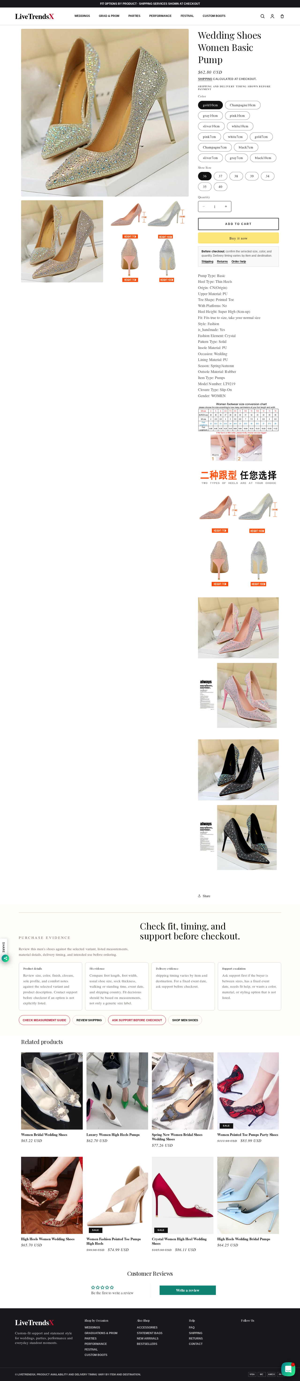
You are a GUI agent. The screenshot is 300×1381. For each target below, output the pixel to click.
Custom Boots (214, 16)
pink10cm (237, 115)
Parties (134, 16)
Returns (222, 261)
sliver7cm (210, 158)
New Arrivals (147, 1338)
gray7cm (236, 158)
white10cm (240, 126)
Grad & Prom (109, 16)
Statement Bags (149, 1333)
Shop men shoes (185, 1020)
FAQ (192, 1327)
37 (220, 176)
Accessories (147, 1327)
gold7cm (261, 136)
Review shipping (89, 1020)
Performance (160, 16)
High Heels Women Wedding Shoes (48, 1239)
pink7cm (209, 136)
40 (220, 186)
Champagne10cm (243, 105)
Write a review (187, 1290)
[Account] (272, 16)
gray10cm (210, 115)
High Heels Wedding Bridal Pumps (243, 1239)
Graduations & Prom (101, 1333)
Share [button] (206, 896)
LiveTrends (34, 16)
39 (252, 176)
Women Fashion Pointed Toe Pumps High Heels (113, 1241)
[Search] (262, 16)
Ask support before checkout (137, 1020)
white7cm (235, 136)
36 (205, 176)
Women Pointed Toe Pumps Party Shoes (247, 1134)
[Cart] (282, 16)
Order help (239, 261)
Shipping (205, 79)
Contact (195, 1344)
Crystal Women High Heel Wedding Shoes (179, 1241)
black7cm (246, 147)
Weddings (82, 16)
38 (236, 176)
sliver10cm (211, 126)
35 (205, 186)
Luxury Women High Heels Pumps (113, 1134)
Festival (187, 16)
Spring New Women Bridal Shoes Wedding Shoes (177, 1137)
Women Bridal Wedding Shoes (44, 1134)
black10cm (263, 158)
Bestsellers (147, 1344)
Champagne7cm (215, 147)
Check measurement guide (44, 1020)
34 (268, 176)
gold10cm (210, 105)
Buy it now (238, 238)
